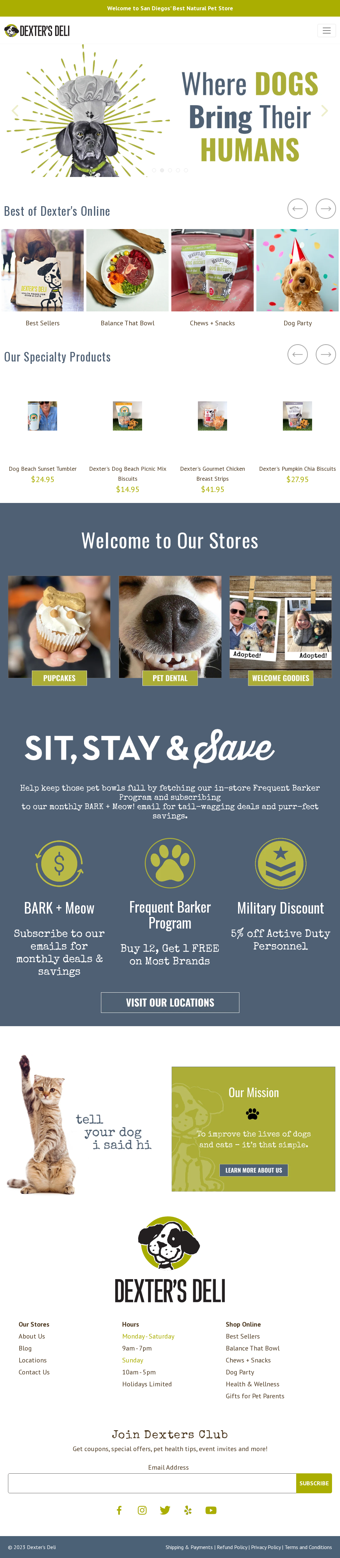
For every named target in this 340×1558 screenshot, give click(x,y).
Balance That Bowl (253, 1348)
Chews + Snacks (248, 1360)
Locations (33, 1360)
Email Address (168, 1467)
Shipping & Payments (189, 1547)
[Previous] (16, 110)
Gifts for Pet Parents (255, 1396)
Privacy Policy (266, 1547)
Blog (25, 1348)
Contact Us (34, 1372)
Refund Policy (232, 1547)
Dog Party (240, 1372)
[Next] (324, 110)
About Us (32, 1336)
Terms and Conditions (308, 1547)
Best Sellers (243, 1336)
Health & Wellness (253, 1384)
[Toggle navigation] (326, 30)
